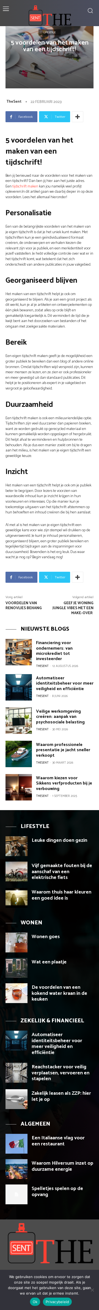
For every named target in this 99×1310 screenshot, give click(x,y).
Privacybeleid (57, 1302)
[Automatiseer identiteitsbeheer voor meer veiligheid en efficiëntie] (19, 687)
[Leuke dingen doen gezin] (17, 846)
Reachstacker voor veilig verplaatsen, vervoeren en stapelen (60, 1073)
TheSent (13, 102)
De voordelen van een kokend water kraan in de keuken (59, 993)
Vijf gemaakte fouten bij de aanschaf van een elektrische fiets (62, 872)
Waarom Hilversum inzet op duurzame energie (62, 1166)
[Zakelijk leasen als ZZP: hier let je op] (17, 1099)
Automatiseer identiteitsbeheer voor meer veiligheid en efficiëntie (65, 683)
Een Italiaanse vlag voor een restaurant (58, 1141)
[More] (77, 116)
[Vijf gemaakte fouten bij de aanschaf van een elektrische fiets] (17, 871)
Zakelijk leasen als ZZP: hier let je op (61, 1096)
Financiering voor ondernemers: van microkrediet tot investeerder (54, 651)
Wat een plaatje (49, 962)
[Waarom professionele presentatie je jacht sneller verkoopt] (19, 754)
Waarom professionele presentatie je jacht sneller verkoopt (63, 750)
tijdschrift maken (25, 186)
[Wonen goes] (17, 942)
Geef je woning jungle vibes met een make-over (73, 608)
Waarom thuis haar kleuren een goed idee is (61, 895)
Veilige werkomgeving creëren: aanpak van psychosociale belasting (60, 717)
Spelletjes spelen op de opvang (57, 1191)
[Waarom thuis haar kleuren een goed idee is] (17, 898)
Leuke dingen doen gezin (59, 840)
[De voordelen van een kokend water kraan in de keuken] (17, 993)
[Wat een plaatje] (17, 968)
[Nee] (92, 1290)
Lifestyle (49, 32)
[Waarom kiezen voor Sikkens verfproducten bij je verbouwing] (19, 787)
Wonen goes (46, 937)
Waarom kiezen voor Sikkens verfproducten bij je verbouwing (64, 783)
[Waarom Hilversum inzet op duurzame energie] (17, 1169)
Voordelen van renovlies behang (24, 605)
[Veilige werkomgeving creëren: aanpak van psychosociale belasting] (19, 720)
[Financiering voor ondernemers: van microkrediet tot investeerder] (19, 652)
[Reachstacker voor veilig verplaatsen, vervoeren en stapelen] (17, 1073)
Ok (35, 1302)
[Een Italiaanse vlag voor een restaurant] (17, 1144)
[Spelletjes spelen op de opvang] (17, 1194)
